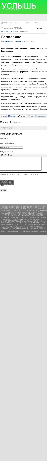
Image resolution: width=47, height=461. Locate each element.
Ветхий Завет (8, 207)
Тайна (32, 216)
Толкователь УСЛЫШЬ (17, 221)
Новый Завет (20, 207)
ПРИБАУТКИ (7, 228)
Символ (39, 216)
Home (3, 31)
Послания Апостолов (36, 221)
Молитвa (25, 216)
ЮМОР (32, 226)
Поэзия (6, 219)
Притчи (31, 214)
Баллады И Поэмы (37, 228)
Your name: (4, 139)
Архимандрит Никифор (12, 41)
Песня (4, 221)
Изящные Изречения (23, 212)
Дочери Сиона (33, 207)
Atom (36, 232)
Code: (2, 186)
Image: (2, 179)
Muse (13, 217)
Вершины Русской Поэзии (27, 217)
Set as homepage (13, 232)
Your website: (4, 147)
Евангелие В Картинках (37, 209)
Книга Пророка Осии (10, 223)
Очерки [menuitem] (18, 23)
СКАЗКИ (39, 226)
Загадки (25, 228)
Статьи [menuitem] (28, 23)
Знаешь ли (16, 216)
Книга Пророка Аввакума (30, 223)
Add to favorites (25, 232)
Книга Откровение (21, 226)
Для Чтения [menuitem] (7, 23)
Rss (32, 232)
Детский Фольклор (19, 219)
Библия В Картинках (17, 209)
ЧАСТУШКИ (16, 228)
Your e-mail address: (7, 143)
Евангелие (5, 210)
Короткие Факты (12, 31)
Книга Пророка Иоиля (24, 224)
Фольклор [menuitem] (39, 23)
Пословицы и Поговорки (22, 210)
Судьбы (43, 217)
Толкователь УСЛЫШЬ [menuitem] (12, 28)
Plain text (42, 232)
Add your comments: (7, 152)
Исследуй (5, 217)
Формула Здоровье (36, 219)
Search (39, 29)
